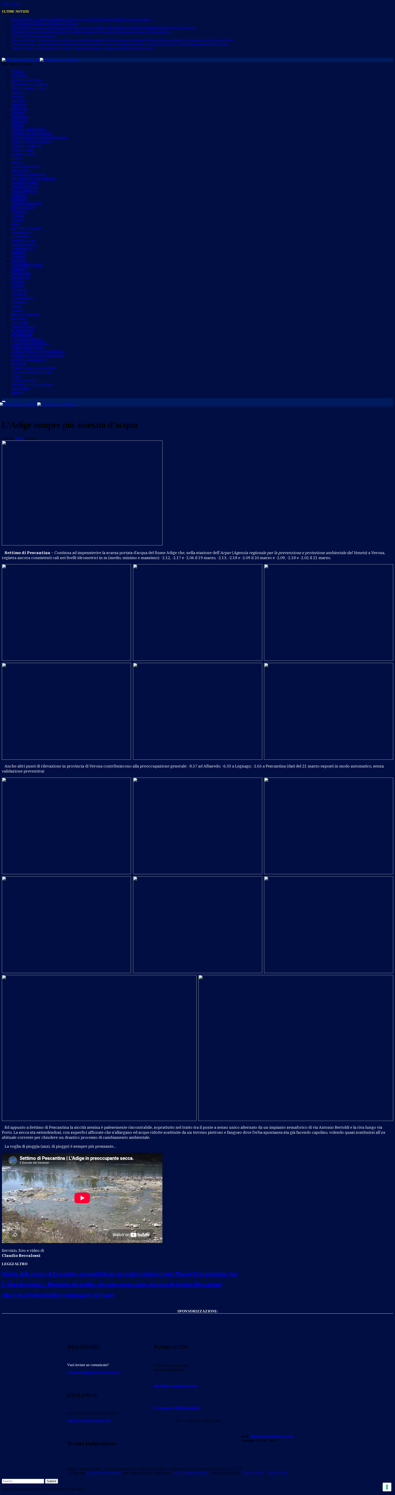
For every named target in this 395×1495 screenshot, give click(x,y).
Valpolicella (24, 187)
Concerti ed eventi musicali (39, 137)
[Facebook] (246, 1456)
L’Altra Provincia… (30, 343)
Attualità (22, 207)
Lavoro (18, 257)
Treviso (18, 104)
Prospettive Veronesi (32, 384)
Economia (20, 236)
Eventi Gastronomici (32, 141)
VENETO (19, 76)
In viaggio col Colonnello (37, 355)
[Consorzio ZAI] (197, 1335)
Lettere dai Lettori (31, 372)
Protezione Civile (29, 88)
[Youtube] (259, 1456)
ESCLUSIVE (20, 388)
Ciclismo (19, 322)
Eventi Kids (22, 150)
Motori (18, 318)
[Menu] (3, 401)
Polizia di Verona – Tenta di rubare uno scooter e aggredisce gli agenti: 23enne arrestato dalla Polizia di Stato (81, 48)
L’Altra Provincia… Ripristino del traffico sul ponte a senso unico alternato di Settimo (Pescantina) (111, 1284)
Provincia (20, 170)
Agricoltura (23, 240)
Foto (16, 376)
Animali (18, 281)
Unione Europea (26, 203)
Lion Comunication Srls (190, 1473)
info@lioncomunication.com (88, 1421)
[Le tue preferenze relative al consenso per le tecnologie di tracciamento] (387, 1487)
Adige (16, 162)
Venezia (19, 92)
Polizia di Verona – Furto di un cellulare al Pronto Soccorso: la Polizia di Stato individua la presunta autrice (81, 19)
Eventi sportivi (26, 146)
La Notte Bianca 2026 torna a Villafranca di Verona (44, 23)
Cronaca (19, 121)
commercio (22, 248)
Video (17, 392)
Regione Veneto (26, 80)
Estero (19, 199)
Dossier (18, 364)
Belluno (19, 109)
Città (16, 158)
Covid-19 (19, 290)
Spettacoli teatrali (31, 133)
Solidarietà (23, 298)
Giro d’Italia (24, 327)
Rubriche (21, 335)
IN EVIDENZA (22, 331)
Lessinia (19, 195)
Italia (18, 72)
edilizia (19, 261)
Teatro (18, 220)
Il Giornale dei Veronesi (103, 1473)
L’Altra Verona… (27, 339)
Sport (16, 306)
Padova (17, 96)
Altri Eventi (23, 154)
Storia (17, 216)
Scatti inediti (24, 380)
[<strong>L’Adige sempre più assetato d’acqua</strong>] (82, 544)
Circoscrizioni (25, 166)
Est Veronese (24, 191)
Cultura (19, 211)
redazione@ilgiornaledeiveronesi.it (93, 1373)
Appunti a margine (28, 359)
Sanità (17, 285)
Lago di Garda (25, 183)
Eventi (17, 125)
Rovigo (18, 113)
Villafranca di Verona (33, 179)
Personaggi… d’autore (33, 368)
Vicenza (19, 100)
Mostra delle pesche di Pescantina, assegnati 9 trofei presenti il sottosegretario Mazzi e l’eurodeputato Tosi (119, 1274)
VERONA (19, 117)
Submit (51, 1481)
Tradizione (22, 232)
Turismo (19, 269)
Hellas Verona (25, 314)
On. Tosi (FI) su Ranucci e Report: (33, 35)
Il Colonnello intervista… (38, 351)
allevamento (24, 244)
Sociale (18, 294)
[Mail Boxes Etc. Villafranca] (197, 1318)
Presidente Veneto (29, 84)
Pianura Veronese (28, 174)
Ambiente (20, 277)
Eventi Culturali (28, 129)
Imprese (19, 253)
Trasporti (21, 273)
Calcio (17, 310)
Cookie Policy (278, 1473)
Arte (15, 224)
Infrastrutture (26, 265)
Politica (19, 302)
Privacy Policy (253, 1473)
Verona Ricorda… (28, 347)
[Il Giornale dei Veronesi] (40, 60)
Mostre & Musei (26, 228)
